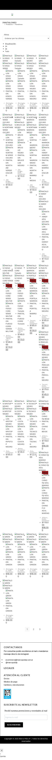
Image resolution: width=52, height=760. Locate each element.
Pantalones (19, 24)
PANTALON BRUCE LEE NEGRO (21, 160)
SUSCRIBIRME (14, 725)
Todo (7, 51)
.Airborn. (45, 436)
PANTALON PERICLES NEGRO (45, 375)
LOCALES (9, 668)
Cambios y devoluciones (14, 685)
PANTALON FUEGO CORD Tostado (21, 319)
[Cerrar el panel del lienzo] (1, 750)
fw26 (9, 105)
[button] (6, 14)
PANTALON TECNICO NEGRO (33, 442)
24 (6, 46)
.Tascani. (33, 321)
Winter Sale (8, 339)
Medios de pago (10, 682)
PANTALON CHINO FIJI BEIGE (45, 426)
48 (6, 49)
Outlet (32, 322)
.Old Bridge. (8, 180)
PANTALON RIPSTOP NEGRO (9, 442)
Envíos (6, 678)
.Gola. (8, 451)
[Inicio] (3, 24)
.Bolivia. (8, 336)
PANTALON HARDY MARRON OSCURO (45, 167)
